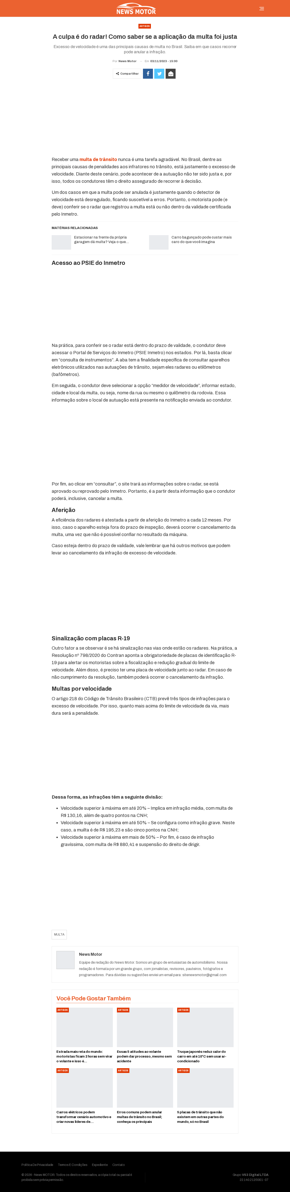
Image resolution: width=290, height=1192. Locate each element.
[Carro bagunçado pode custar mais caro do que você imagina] (159, 242)
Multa (59, 934)
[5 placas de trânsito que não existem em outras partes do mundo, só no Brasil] (205, 1088)
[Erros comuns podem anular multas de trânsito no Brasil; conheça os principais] (145, 1088)
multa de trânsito (98, 159)
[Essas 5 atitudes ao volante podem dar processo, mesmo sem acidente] (145, 1027)
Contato (118, 1165)
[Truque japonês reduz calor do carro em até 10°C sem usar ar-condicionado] (205, 1027)
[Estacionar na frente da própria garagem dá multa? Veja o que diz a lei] (61, 242)
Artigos (145, 26)
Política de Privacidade (37, 1165)
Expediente (100, 1165)
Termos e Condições (72, 1165)
